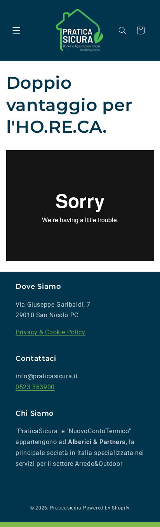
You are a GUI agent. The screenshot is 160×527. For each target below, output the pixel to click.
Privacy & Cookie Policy (50, 332)
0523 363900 (35, 387)
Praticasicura (66, 508)
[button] (16, 30)
